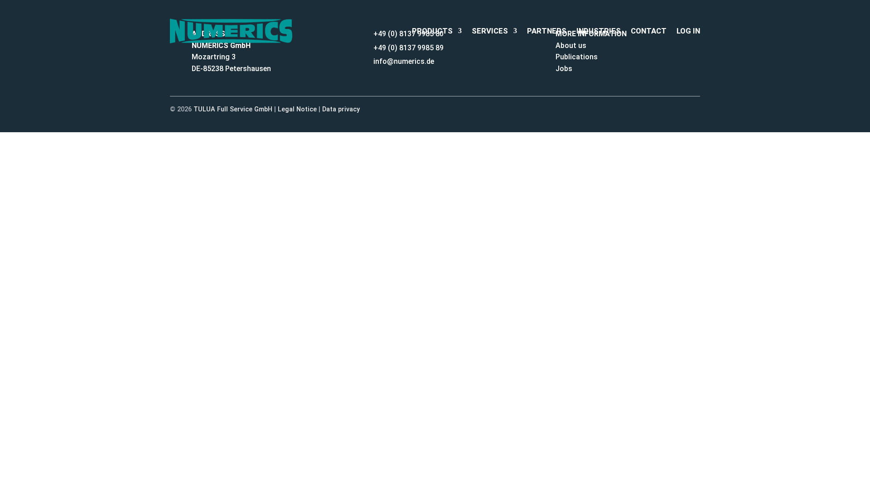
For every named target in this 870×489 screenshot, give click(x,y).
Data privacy (341, 109)
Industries (598, 30)
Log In (688, 30)
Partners (546, 30)
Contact (649, 30)
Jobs (564, 68)
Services (490, 30)
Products (432, 30)
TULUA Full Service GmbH (232, 109)
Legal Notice (297, 109)
